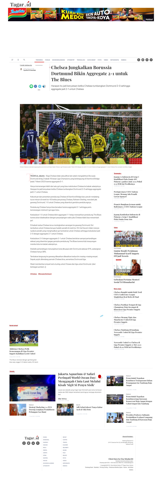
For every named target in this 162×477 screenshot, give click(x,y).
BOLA (44, 447)
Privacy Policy (104, 467)
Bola (39, 89)
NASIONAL (46, 439)
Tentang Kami (89, 467)
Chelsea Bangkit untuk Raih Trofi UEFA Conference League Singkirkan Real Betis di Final (128, 294)
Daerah (78, 404)
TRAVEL (12, 371)
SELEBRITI (65, 447)
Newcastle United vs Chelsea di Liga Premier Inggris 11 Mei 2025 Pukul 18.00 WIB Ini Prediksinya (127, 344)
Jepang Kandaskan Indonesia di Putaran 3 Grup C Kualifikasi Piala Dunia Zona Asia (127, 216)
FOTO (100, 60)
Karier (125, 467)
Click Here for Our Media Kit (121, 459)
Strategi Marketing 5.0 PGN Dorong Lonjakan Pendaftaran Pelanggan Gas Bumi (41, 409)
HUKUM (45, 445)
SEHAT (65, 437)
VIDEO (106, 60)
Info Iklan (130, 467)
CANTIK (65, 439)
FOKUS (47, 60)
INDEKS (123, 60)
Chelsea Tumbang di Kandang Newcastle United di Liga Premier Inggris (128, 332)
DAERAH (45, 442)
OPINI (44, 455)
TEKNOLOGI (81, 60)
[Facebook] (138, 59)
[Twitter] (142, 59)
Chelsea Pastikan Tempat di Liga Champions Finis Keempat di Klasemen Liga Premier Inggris (127, 306)
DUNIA (45, 437)
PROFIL (45, 450)
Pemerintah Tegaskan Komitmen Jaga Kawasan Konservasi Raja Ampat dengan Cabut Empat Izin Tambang (139, 400)
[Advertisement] (81, 39)
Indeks (131, 470)
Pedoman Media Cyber (116, 467)
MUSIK (65, 450)
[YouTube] (147, 59)
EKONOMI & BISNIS (58, 60)
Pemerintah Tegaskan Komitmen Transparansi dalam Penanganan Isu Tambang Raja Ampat (139, 381)
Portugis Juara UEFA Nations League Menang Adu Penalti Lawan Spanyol (126, 193)
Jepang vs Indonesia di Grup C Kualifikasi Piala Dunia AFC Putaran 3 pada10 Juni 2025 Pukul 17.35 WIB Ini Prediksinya (128, 180)
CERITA (45, 452)
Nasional (31, 404)
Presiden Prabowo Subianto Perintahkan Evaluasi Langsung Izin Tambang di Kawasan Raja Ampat (139, 418)
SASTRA (45, 458)
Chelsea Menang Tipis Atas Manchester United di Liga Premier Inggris (125, 319)
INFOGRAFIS (114, 60)
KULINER (65, 445)
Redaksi (96, 467)
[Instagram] (151, 59)
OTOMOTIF (70, 60)
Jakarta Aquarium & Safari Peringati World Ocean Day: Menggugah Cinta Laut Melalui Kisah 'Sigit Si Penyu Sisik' (79, 379)
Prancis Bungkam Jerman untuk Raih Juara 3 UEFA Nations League (128, 205)
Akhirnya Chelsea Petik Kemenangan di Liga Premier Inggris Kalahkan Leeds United (22, 351)
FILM (64, 452)
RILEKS (65, 455)
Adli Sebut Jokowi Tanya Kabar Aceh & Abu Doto (89, 408)
